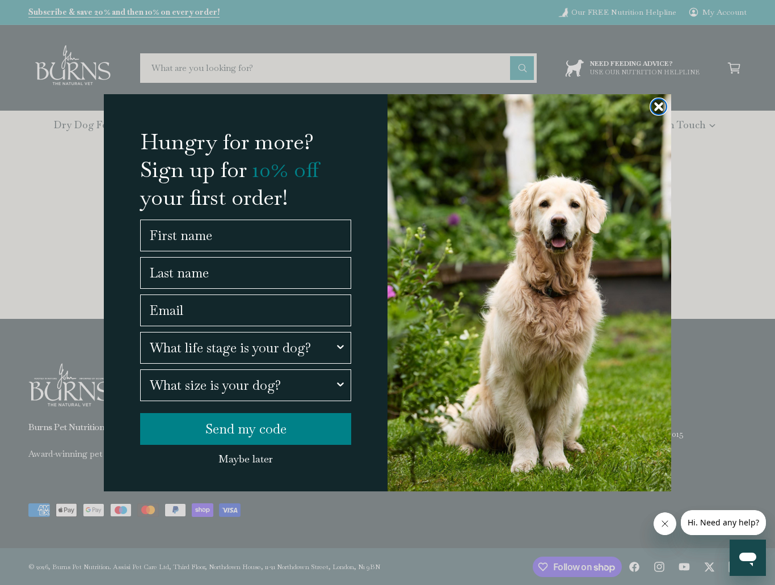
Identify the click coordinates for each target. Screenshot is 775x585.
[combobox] (242, 348)
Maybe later (245, 458)
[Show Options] (340, 348)
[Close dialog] (659, 107)
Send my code (246, 428)
